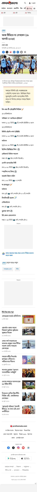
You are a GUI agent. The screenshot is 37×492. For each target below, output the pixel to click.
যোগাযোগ (16, 470)
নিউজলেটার (25, 470)
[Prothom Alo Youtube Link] (24, 448)
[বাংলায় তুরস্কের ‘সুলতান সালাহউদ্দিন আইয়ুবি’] (28, 373)
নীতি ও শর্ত (8, 470)
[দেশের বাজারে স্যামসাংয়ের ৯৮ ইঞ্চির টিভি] (28, 384)
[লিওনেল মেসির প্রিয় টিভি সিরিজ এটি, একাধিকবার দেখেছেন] (28, 397)
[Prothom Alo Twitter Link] (14, 448)
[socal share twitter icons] (7, 53)
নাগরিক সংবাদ (9, 430)
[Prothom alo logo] (18, 426)
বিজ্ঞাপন (19, 467)
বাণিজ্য (26, 8)
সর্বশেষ (4, 8)
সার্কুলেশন (26, 467)
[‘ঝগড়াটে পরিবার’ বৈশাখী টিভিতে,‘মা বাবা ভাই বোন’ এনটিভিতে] (28, 410)
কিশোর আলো (19, 430)
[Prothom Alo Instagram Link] (19, 448)
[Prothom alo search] (25, 3)
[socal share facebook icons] (4, 53)
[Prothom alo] (10, 3)
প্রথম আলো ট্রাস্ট (8, 434)
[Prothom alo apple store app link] (25, 458)
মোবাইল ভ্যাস (20, 438)
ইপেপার (30, 434)
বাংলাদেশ (9, 8)
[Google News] (28, 448)
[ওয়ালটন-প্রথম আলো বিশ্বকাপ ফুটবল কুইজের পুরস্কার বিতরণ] (28, 332)
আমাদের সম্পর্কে (9, 467)
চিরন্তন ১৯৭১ (22, 434)
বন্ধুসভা (16, 434)
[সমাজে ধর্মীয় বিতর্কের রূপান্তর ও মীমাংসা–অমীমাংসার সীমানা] (28, 360)
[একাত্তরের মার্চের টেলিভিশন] (28, 319)
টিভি (17, 269)
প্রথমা (13, 438)
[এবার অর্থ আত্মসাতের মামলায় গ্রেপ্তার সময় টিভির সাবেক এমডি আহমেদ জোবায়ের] (28, 346)
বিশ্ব (21, 8)
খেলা (3, 30)
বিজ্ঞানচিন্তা (27, 430)
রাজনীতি (16, 8)
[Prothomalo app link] (11, 458)
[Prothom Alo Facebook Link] (9, 448)
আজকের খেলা (8, 269)
